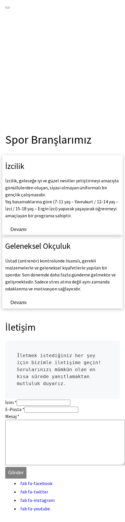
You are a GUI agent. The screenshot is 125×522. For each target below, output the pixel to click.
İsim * (11, 402)
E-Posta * (14, 409)
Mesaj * (12, 416)
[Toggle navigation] (7, 7)
